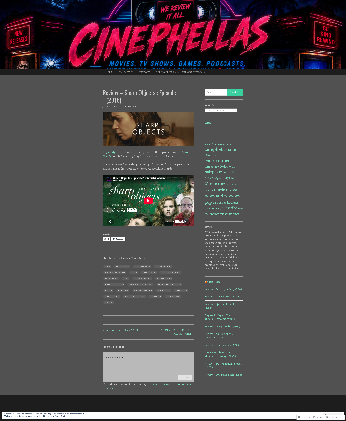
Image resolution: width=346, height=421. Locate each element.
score (207, 208)
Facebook (208, 123)
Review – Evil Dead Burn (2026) (223, 374)
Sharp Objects (143, 290)
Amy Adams (122, 266)
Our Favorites (165, 72)
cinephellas (129, 106)
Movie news (164, 278)
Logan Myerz (111, 152)
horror (209, 178)
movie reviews (114, 284)
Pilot (108, 290)
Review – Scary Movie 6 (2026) (222, 326)
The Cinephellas (192, 72)
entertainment (115, 272)
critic (232, 150)
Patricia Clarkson (169, 284)
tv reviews (173, 296)
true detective (135, 296)
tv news (156, 296)
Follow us (149, 272)
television (124, 258)
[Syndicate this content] (206, 282)
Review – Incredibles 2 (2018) (121, 330)
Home (109, 72)
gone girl (111, 278)
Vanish (109, 302)
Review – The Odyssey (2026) (222, 296)
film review (212, 166)
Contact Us (126, 72)
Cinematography (221, 144)
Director (211, 155)
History (144, 72)
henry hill (229, 172)
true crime (112, 296)
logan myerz (142, 278)
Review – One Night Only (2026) (223, 289)
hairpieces (214, 172)
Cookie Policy (61, 416)
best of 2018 (142, 266)
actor (207, 144)
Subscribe (163, 290)
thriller (181, 290)
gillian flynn (171, 272)
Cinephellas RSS (213, 282)
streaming (216, 208)
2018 (107, 266)
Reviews (113, 258)
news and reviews (140, 284)
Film (134, 272)
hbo (126, 278)
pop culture (215, 202)
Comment (184, 377)
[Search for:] (224, 92)
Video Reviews (139, 258)
